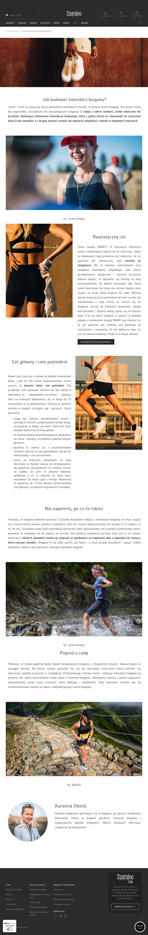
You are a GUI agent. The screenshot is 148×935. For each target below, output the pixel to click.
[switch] (10, 929)
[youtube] (60, 916)
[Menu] (14, 921)
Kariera (9, 894)
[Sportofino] (74, 14)
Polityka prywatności (62, 894)
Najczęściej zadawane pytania (39, 913)
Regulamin (58, 889)
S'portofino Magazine (15, 909)
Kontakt (9, 899)
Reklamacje (35, 902)
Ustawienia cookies (62, 904)
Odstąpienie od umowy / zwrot (40, 895)
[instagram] (65, 916)
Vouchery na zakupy (38, 907)
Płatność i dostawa (38, 889)
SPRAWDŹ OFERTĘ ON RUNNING (96, 342)
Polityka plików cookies (63, 899)
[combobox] (119, 22)
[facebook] (55, 916)
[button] (23, 16)
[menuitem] (10, 23)
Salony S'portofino (14, 889)
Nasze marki (11, 904)
